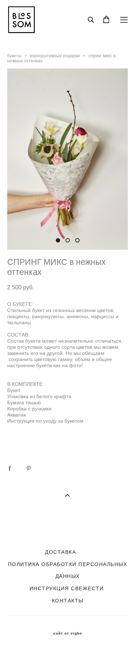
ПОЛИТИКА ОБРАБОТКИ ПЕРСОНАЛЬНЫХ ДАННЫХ (67, 570)
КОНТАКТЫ (68, 601)
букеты (14, 55)
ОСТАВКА (62, 552)
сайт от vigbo (67, 633)
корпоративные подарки (55, 55)
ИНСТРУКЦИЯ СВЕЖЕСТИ (67, 588)
